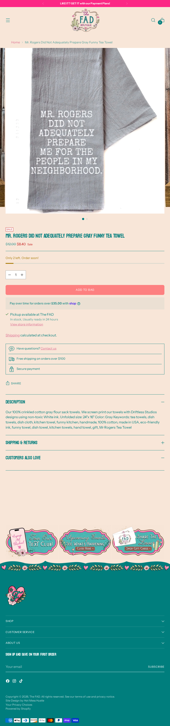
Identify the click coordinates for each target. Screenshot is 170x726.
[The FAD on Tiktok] (21, 681)
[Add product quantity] (22, 275)
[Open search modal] (153, 20)
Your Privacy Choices (19, 704)
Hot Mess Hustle (34, 700)
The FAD (34, 696)
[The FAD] (85, 20)
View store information (26, 324)
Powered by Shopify (18, 708)
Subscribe (156, 666)
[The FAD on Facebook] (8, 681)
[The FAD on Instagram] (14, 681)
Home (15, 42)
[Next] (126, 3)
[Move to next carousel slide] (160, 502)
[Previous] (43, 3)
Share (16, 383)
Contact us (48, 348)
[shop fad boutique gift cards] (138, 542)
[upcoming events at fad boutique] (85, 542)
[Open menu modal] (8, 20)
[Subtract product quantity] (9, 275)
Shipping (13, 335)
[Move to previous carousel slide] (151, 502)
